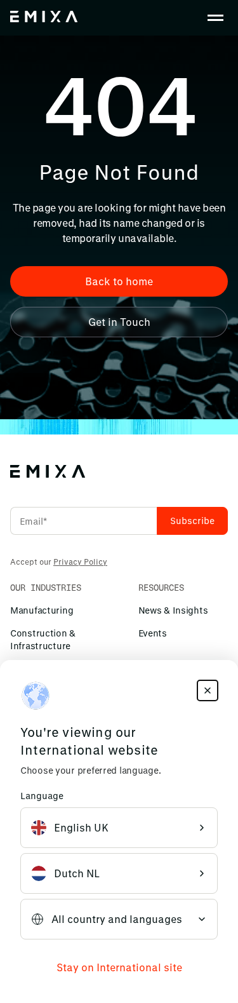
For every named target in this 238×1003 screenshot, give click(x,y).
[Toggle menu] (215, 17)
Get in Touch (119, 322)
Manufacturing (41, 610)
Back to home (119, 281)
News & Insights (173, 610)
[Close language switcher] (207, 690)
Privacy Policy (80, 561)
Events (152, 633)
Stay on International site (119, 967)
